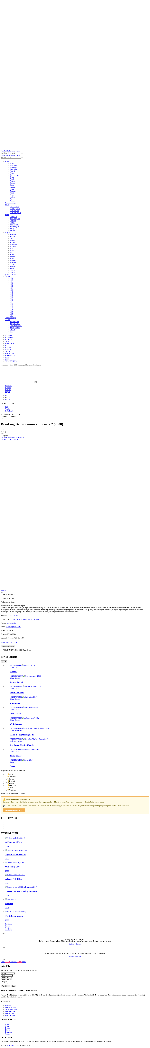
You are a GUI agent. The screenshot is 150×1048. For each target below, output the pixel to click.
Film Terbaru (14, 211)
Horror (12, 185)
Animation (13, 167)
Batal (13, 986)
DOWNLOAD (6, 439)
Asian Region (14, 227)
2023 (11, 284)
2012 (11, 306)
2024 (11, 282)
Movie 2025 (9, 1013)
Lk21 (7, 205)
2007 (11, 316)
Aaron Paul (27, 619)
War (11, 199)
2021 (11, 288)
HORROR (9, 337)
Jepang (12, 254)
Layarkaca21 (11, 1045)
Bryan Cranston (16, 619)
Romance (13, 191)
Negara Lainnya (10, 274)
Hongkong (13, 244)
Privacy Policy (15, 328)
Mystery (12, 189)
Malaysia (13, 260)
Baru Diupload (15, 219)
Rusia (12, 268)
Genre (7, 161)
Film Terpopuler (15, 213)
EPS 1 (7, 395)
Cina (11, 238)
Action (12, 163)
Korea (12, 258)
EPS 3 (7, 399)
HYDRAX (9, 411)
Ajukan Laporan (75, 956)
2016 (11, 298)
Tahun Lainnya (10, 318)
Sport (11, 195)
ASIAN (8, 349)
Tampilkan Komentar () (14, 810)
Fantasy (12, 181)
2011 (11, 308)
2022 (11, 286)
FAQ (11, 332)
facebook (8, 924)
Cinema (8, 390)
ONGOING (9, 353)
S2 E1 (7, 962)
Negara (7, 232)
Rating (12, 229)
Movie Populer (10, 1011)
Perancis (12, 240)
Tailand (12, 272)
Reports (8, 388)
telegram (8, 928)
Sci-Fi (12, 193)
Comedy (13, 171)
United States (5, 437)
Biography (13, 169)
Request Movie (15, 324)
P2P (6, 407)
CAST (7, 409)
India (11, 248)
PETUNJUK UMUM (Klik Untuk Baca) (17, 650)
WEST (7, 351)
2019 (11, 292)
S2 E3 (19, 962)
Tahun (7, 276)
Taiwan (12, 270)
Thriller (12, 197)
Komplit (12, 223)
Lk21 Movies (14, 207)
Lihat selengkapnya (8, 646)
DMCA (12, 330)
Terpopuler (13, 217)
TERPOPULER (11, 361)
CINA (7, 345)
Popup (7, 392)
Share (13, 439)
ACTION (8, 335)
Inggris (12, 250)
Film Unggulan (15, 209)
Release (12, 231)
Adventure (13, 165)
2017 (11, 296)
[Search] (22, 153)
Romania (13, 266)
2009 (11, 312)
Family (12, 179)
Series (7, 215)
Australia (13, 236)
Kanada (12, 256)
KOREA (8, 347)
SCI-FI (7, 341)
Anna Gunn (35, 619)
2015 (11, 300)
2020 (11, 290)
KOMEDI (8, 339)
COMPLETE (10, 355)
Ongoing (13, 221)
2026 (11, 278)
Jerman (12, 242)
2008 (11, 314)
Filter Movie (5, 986)
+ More (7, 320)
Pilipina (12, 264)
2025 (11, 280)
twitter (7, 926)
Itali (11, 252)
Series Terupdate (11, 1009)
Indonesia (13, 246)
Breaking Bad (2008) (13, 627)
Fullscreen (8, 386)
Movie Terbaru (10, 1007)
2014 (11, 302)
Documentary (14, 175)
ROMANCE (9, 343)
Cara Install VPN (16, 326)
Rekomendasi (14, 322)
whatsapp (8, 930)
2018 (11, 294)
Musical (12, 187)
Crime (12, 173)
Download (13, 962)
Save (17, 439)
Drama (12, 177)
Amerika (13, 234)
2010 (11, 310)
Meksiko (13, 262)
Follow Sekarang (75, 944)
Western (12, 201)
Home (3, 962)
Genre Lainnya (10, 203)
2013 (11, 304)
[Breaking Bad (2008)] (9, 642)
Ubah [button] (12, 602)
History (12, 183)
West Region (14, 225)
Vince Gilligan (13, 615)
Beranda (8, 1005)
